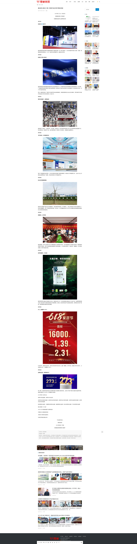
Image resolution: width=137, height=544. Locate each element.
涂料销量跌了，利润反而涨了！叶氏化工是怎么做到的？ (88, 21)
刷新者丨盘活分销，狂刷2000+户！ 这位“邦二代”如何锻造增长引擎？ (95, 82)
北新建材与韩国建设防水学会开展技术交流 (48, 499)
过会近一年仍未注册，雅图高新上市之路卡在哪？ (88, 36)
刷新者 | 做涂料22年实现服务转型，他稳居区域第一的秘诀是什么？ (88, 63)
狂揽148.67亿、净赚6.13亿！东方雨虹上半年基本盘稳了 (88, 29)
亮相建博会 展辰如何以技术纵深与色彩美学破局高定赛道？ (95, 63)
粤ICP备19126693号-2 (64, 539)
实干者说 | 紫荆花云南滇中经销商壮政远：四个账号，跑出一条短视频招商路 (66, 489)
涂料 (46, 10)
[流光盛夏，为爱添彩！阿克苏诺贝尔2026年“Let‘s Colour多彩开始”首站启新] (60, 460)
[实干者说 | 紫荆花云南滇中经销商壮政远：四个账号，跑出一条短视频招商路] (44, 492)
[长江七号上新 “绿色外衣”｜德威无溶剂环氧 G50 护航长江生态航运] (60, 520)
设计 (82, 1)
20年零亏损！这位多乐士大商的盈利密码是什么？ (88, 82)
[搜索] (97, 9)
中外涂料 (84, 536)
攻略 (89, 1)
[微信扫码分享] (44, 542)
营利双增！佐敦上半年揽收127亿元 (95, 21)
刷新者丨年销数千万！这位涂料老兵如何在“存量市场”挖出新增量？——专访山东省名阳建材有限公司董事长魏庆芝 (88, 48)
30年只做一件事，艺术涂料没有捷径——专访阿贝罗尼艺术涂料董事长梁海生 (88, 56)
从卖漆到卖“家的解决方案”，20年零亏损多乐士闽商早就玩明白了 (95, 90)
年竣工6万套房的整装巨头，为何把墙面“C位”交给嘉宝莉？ (95, 29)
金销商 (79, 1)
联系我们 (79, 536)
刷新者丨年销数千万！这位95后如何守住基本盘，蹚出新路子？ (88, 75)
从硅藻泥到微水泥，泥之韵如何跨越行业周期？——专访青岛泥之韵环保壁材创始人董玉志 (95, 48)
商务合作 (66, 536)
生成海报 (40, 542)
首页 (67, 1)
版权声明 (70, 536)
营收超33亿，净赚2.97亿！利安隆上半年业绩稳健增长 (95, 36)
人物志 (75, 1)
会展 (86, 1)
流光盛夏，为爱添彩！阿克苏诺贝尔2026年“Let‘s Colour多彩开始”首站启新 (56, 455)
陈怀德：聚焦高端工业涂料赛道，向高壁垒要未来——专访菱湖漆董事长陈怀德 (95, 56)
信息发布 (75, 536)
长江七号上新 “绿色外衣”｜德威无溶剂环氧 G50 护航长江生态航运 (54, 515)
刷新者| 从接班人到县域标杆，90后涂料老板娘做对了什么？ (95, 75)
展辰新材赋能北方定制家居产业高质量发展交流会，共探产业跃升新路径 (55, 472)
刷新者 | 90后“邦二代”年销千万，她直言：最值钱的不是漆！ (88, 90)
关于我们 (61, 536)
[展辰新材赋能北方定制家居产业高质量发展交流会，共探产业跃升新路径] (60, 476)
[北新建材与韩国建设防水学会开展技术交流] (60, 503)
